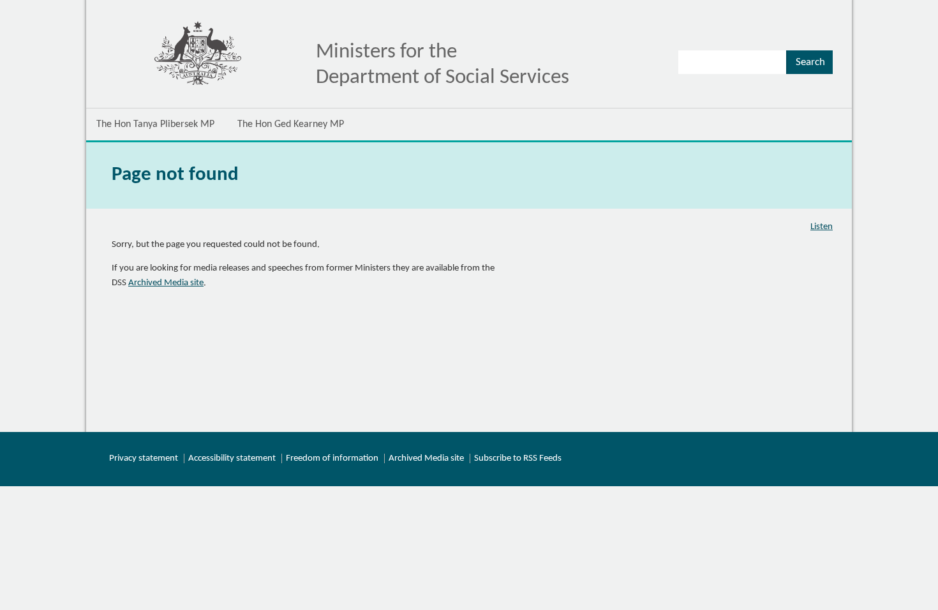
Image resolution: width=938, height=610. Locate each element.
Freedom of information (332, 458)
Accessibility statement (232, 458)
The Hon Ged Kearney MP (290, 124)
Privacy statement (143, 458)
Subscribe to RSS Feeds (518, 458)
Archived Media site (166, 283)
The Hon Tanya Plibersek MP (155, 124)
